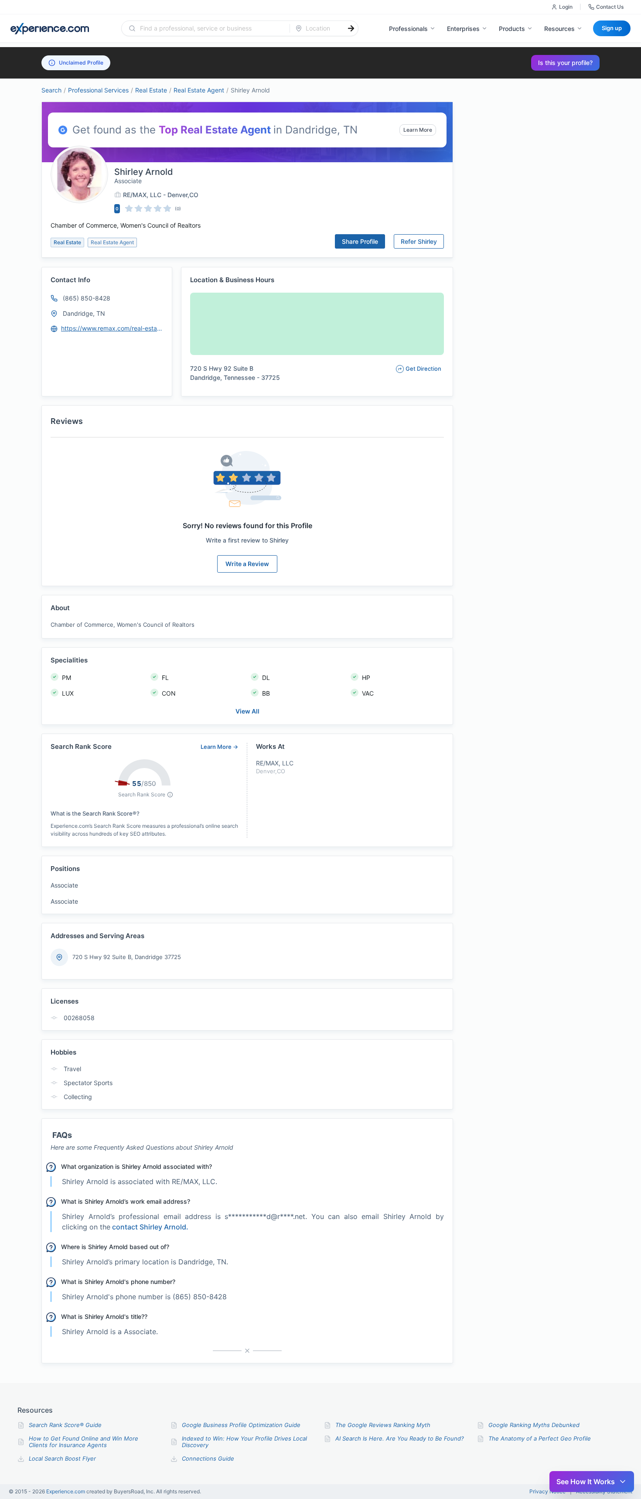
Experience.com (66, 1491)
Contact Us (610, 6)
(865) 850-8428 (86, 298)
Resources (559, 28)
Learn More (417, 129)
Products (512, 28)
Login (566, 6)
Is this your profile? (565, 62)
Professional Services (98, 90)
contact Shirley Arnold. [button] (150, 1226)
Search (51, 90)
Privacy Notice (547, 1492)
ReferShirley (419, 241)
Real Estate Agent (199, 90)
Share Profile (360, 241)
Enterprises (463, 28)
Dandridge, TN (84, 313)
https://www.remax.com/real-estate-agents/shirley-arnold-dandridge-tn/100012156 (112, 328)
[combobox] (211, 28)
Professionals (408, 28)
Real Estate (151, 90)
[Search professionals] (351, 28)
